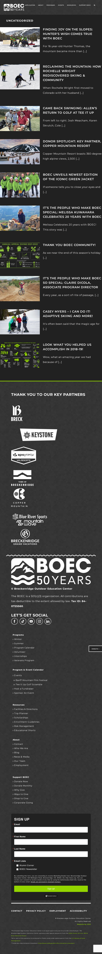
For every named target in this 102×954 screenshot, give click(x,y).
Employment (21, 765)
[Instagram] (39, 621)
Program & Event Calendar (28, 670)
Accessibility (78, 911)
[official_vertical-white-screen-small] (22, 471)
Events (18, 675)
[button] (94, 5)
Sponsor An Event (24, 693)
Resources (19, 705)
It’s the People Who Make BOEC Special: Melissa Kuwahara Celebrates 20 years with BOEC (72, 212)
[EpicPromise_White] (23, 447)
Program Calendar (24, 648)
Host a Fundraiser (24, 689)
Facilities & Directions (26, 709)
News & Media (21, 757)
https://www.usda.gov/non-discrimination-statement (56, 943)
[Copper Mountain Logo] (19, 489)
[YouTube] (31, 621)
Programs (18, 635)
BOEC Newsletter (28, 869)
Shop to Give (21, 798)
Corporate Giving (23, 803)
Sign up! (51, 889)
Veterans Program (24, 660)
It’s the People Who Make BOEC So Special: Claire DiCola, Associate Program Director (72, 282)
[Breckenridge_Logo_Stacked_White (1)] (16, 406)
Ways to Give (21, 794)
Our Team (19, 761)
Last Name (19, 849)
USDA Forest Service (76, 933)
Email (17, 824)
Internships (20, 656)
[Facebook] (14, 621)
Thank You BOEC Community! (69, 245)
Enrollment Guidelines (26, 722)
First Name (20, 837)
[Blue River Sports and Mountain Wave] (30, 513)
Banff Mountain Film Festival (32, 680)
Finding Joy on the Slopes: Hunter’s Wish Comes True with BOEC (68, 34)
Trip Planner (21, 713)
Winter (18, 639)
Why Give (19, 790)
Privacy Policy (36, 911)
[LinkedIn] (48, 621)
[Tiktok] (23, 621)
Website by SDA (84, 924)
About (16, 740)
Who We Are (21, 748)
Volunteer (20, 652)
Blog (16, 752)
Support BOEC (21, 777)
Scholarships (21, 717)
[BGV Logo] (25, 530)
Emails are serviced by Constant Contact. (46, 882)
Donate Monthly (23, 786)
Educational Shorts (24, 730)
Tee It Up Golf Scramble (29, 684)
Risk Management (24, 726)
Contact (18, 744)
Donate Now (21, 781)
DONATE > (95, 649)
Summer (19, 643)
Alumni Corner (27, 865)
